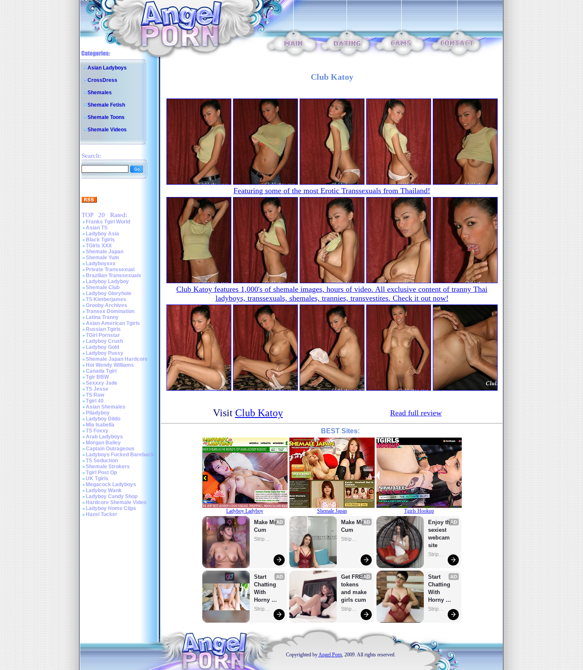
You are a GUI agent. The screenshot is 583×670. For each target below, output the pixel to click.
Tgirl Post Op (101, 473)
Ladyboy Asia (102, 234)
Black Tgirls (100, 240)
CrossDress (102, 80)
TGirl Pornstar (103, 335)
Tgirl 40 (95, 401)
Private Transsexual (110, 270)
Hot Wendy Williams (110, 365)
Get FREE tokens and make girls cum (354, 588)
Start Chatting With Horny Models (266, 589)
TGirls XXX (99, 246)
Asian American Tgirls (113, 323)
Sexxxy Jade (101, 383)
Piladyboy (98, 413)
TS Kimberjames (106, 299)
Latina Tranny (102, 317)
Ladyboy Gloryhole (108, 293)
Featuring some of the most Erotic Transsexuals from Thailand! (331, 190)
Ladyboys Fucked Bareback (120, 455)
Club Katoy (259, 412)
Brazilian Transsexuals (113, 275)
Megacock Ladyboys (111, 484)
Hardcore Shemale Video (116, 502)
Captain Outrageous (110, 449)
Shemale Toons (106, 117)
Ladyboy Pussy (104, 353)
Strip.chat (262, 539)
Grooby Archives (106, 305)
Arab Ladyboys (104, 437)
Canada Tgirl (101, 371)
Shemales (99, 93)
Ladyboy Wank (104, 490)
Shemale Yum (102, 258)
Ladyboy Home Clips (111, 508)
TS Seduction (102, 461)
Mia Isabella (100, 425)
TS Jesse (97, 389)
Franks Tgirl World (108, 222)
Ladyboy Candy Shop (111, 496)
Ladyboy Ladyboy (107, 281)
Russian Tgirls (103, 329)
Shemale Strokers (108, 467)
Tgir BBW (97, 377)
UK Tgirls (97, 478)
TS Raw (95, 395)
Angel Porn (330, 655)
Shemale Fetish (106, 105)
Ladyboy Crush (104, 341)
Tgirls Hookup (419, 511)
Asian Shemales (105, 407)
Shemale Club (103, 287)
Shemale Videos (107, 130)
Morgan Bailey (103, 443)
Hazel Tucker (101, 514)
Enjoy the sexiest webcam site (441, 533)
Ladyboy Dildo (103, 419)
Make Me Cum (266, 526)
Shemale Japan (104, 252)
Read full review (416, 413)
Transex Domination (110, 311)
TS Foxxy (97, 431)
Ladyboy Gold (102, 347)
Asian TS (97, 228)
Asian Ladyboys (107, 68)
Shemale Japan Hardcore (117, 359)
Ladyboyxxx (101, 264)
